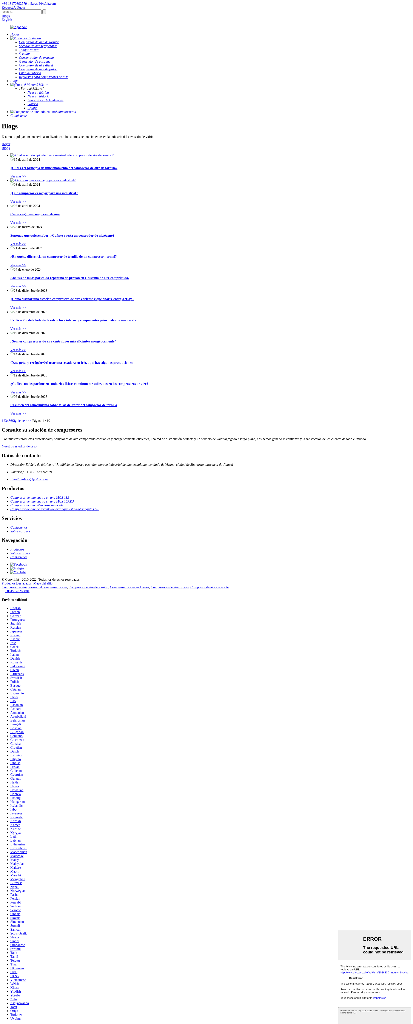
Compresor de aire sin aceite (209, 587)
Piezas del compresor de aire (47, 587)
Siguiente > (20, 421)
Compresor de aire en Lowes (129, 587)
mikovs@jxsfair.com (42, 3)
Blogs (6, 16)
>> (29, 421)
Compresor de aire (14, 587)
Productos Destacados (17, 583)
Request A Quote (13, 7)
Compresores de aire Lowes (170, 587)
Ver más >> (18, 176)
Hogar (6, 144)
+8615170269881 (17, 591)
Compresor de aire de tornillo (88, 587)
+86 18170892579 (14, 3)
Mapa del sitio (42, 583)
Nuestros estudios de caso (19, 446)
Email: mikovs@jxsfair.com (29, 479)
